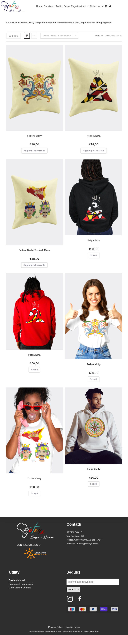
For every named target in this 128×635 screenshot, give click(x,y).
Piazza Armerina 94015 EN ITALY (84, 539)
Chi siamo (49, 6)
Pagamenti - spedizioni (21, 584)
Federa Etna (93, 135)
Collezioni (95, 6)
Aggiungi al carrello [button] (34, 151)
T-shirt (59, 6)
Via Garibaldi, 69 (75, 536)
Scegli (93, 255)
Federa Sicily (34, 135)
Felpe (67, 6)
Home (39, 6)
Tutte (118, 36)
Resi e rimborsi (17, 580)
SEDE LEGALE (74, 532)
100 (107, 36)
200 (112, 36)
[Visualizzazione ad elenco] (34, 36)
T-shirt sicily (94, 364)
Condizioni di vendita (20, 587)
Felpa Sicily (93, 469)
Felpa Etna (94, 240)
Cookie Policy (73, 627)
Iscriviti (73, 589)
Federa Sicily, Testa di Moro (34, 250)
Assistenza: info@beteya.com (82, 543)
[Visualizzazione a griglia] (27, 36)
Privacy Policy (55, 627)
